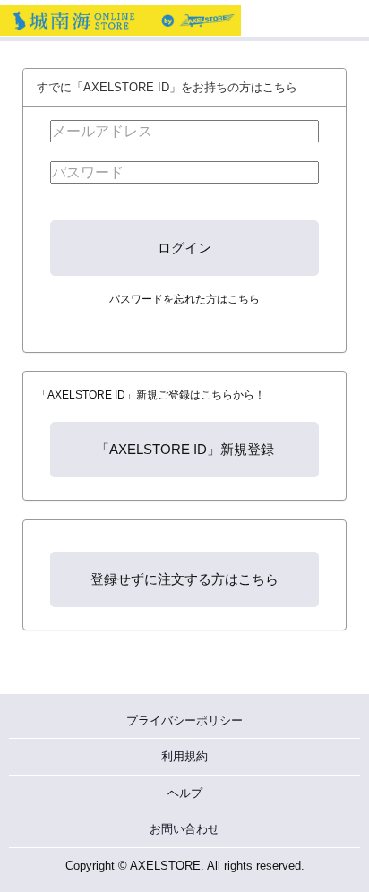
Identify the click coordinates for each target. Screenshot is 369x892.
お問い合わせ (184, 829)
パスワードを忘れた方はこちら (184, 298)
